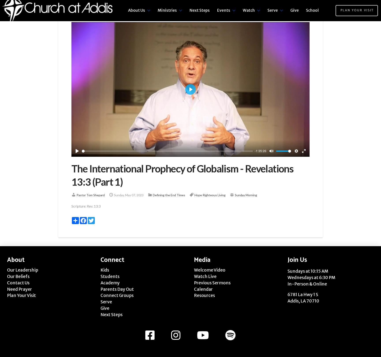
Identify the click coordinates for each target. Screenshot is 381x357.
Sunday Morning (246, 195)
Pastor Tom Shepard (91, 195)
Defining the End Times (169, 195)
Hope (198, 195)
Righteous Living (214, 195)
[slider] (167, 151)
